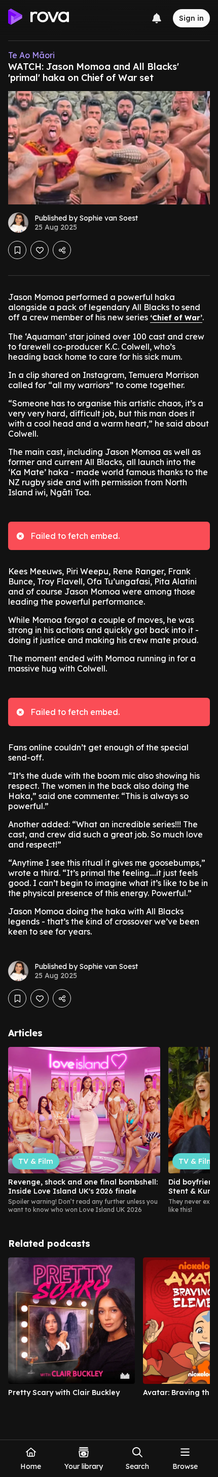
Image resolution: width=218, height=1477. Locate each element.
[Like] (39, 250)
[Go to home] (38, 18)
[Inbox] (156, 18)
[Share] (62, 250)
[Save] (17, 250)
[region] (109, 1130)
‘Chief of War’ (176, 317)
